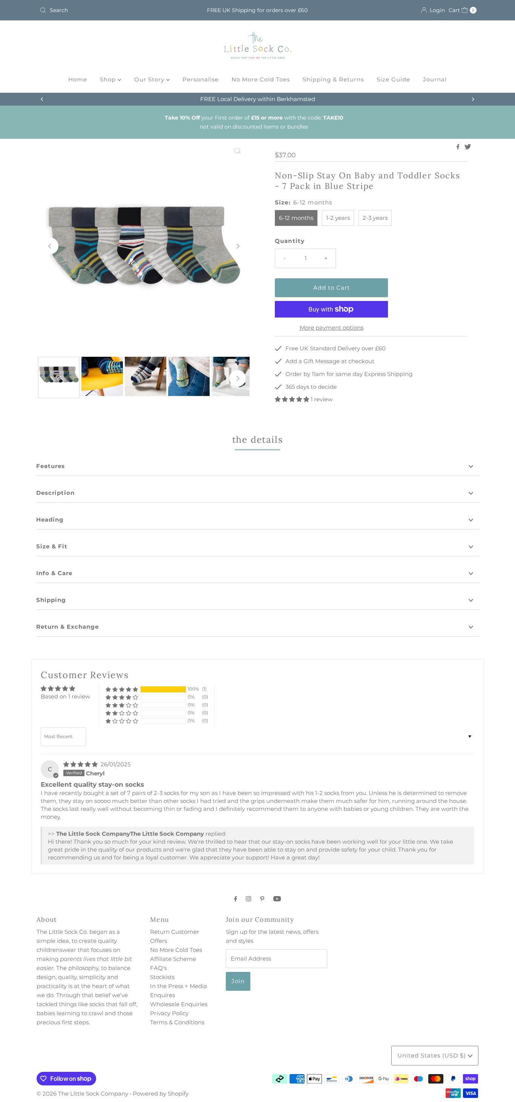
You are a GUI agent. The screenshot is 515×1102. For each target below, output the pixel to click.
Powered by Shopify (161, 1093)
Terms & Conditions (177, 1022)
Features (50, 466)
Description (55, 492)
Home (77, 79)
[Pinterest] (262, 898)
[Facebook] (235, 898)
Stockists (162, 977)
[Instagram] (248, 898)
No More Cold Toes (260, 79)
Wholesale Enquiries (178, 1004)
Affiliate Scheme (173, 958)
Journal (435, 79)
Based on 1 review (65, 696)
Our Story (150, 79)
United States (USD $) (432, 1055)
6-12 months (296, 217)
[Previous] (42, 99)
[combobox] (108, 10)
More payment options (331, 327)
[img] (81, 764)
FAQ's (158, 968)
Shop (109, 79)
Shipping (51, 599)
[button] (293, 399)
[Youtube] (277, 898)
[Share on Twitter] (467, 147)
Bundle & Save (326, 99)
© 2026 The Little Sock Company (82, 1093)
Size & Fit (51, 546)
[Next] (473, 99)
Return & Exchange (67, 626)
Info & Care (54, 573)
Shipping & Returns (333, 79)
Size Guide (393, 79)
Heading (50, 519)
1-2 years (338, 217)
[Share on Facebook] (459, 147)
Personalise (200, 79)
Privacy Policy (169, 1013)
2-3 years (375, 217)
